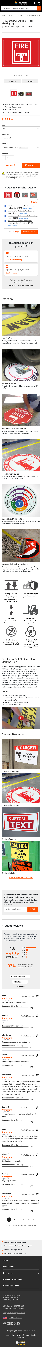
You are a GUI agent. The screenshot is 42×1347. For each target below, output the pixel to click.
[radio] (30, 947)
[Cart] (39, 3)
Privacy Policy (11, 1331)
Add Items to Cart (29, 232)
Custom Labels (8, 873)
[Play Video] (21, 94)
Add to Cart (32, 165)
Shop (5, 1260)
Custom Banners (9, 839)
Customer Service (11, 1285)
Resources (7, 1273)
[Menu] (3, 3)
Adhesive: (5, 134)
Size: (3, 125)
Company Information (12, 1279)
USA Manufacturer (15, 1318)
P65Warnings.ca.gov (14, 178)
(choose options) (28, 208)
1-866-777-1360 (20, 283)
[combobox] (21, 8)
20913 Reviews (13, 957)
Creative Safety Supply (23, 1335)
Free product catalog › (14, 260)
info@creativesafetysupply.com (21, 285)
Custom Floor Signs (10, 805)
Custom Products (13, 734)
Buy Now (9, 165)
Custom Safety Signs (11, 771)
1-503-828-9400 (18, 1308)
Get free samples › (13, 273)
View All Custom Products (20, 877)
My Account (8, 1267)
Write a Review (21, 986)
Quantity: (5, 153)
